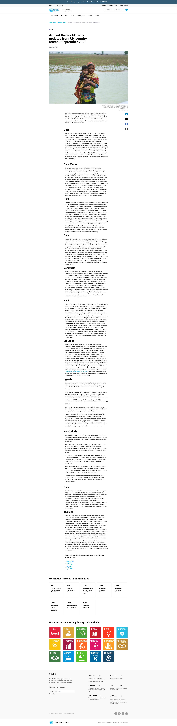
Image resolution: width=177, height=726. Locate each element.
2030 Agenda (91, 685)
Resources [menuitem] (64, 15)
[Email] (126, 129)
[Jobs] (121, 685)
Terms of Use (125, 722)
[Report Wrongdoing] (121, 696)
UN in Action (91, 676)
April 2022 (69, 569)
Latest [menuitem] (90, 15)
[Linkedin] (126, 114)
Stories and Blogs (62, 22)
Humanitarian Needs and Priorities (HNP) (76, 371)
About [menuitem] (97, 15)
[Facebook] (126, 124)
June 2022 (69, 565)
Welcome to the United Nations (58, 5)
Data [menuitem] (72, 15)
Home (50, 22)
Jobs (111, 685)
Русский (121, 5)
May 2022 (69, 567)
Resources (113, 676)
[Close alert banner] (175, 2)
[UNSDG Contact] (99, 695)
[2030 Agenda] (99, 685)
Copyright (104, 722)
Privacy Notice (114, 722)
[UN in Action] (99, 676)
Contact (99, 722)
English (111, 5)
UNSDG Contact (92, 695)
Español (126, 5)
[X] (126, 119)
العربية (104, 5)
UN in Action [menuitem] (54, 15)
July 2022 (69, 563)
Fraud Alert (108, 722)
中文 (107, 5)
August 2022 (70, 561)
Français (116, 5)
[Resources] (121, 676)
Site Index (120, 722)
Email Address (53, 691)
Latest (54, 22)
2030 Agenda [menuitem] (80, 15)
